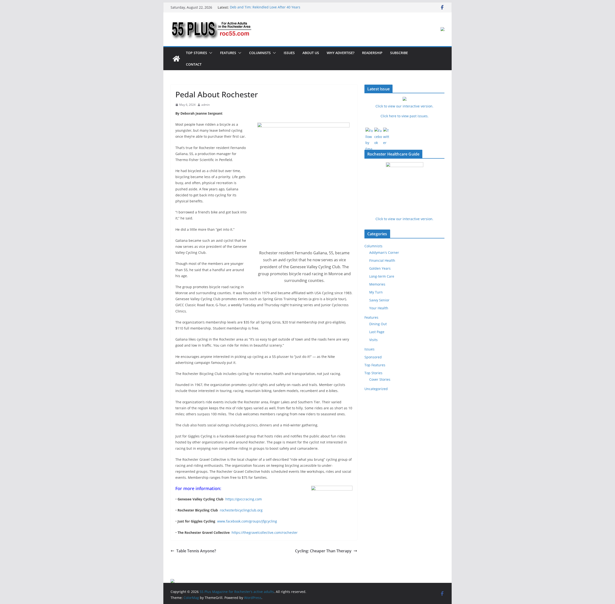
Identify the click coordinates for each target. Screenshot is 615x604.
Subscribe (399, 52)
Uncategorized (376, 388)
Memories (377, 284)
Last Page (376, 332)
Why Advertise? (340, 52)
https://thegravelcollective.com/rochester (265, 532)
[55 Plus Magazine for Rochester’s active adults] (176, 58)
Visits (373, 339)
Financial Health (382, 260)
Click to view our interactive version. (404, 219)
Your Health (378, 308)
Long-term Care (381, 276)
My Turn (376, 292)
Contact (194, 64)
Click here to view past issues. (405, 116)
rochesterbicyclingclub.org (241, 510)
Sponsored (373, 357)
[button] (209, 53)
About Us (310, 52)
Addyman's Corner (384, 252)
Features (228, 52)
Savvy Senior (379, 300)
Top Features (374, 365)
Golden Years (380, 268)
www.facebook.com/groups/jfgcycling (247, 521)
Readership (372, 52)
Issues (289, 52)
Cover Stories (379, 379)
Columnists (260, 52)
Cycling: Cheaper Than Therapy (323, 551)
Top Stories (196, 52)
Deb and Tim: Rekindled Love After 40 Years (265, 7)
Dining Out (378, 324)
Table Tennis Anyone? (196, 551)
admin (205, 105)
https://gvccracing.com (243, 499)
